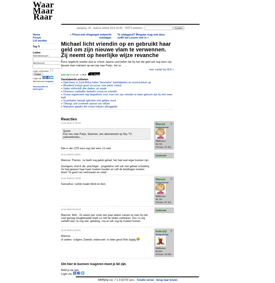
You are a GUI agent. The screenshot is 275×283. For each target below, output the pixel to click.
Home (36, 34)
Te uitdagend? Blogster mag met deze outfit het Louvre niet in (141, 36)
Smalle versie (145, 279)
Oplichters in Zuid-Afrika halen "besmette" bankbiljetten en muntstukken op (107, 82)
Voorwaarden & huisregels (40, 87)
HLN (84, 75)
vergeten (49, 81)
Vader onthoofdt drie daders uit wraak (84, 88)
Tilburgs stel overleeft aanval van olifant (86, 103)
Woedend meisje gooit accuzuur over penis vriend (92, 85)
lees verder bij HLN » (161, 69)
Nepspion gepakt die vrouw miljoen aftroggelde (90, 106)
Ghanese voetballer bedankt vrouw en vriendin (90, 91)
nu (71, 270)
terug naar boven (166, 279)
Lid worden (40, 40)
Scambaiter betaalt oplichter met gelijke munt (89, 100)
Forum (37, 37)
